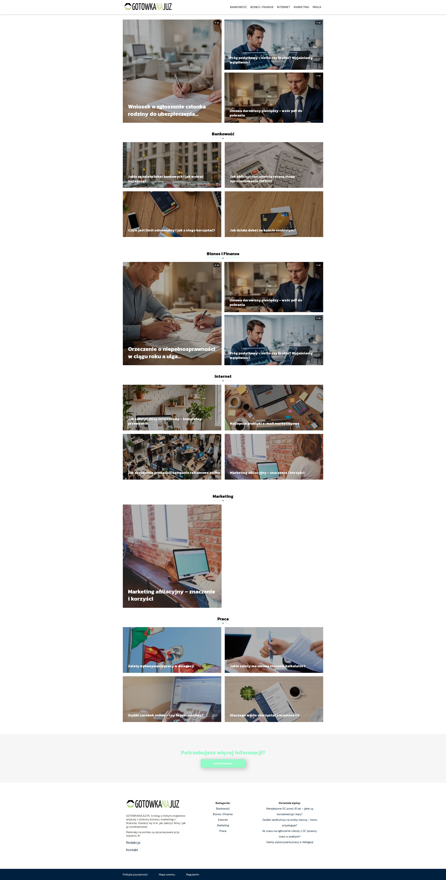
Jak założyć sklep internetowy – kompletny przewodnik (165, 421)
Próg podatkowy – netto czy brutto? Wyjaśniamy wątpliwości (271, 60)
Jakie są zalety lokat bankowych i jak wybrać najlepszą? (165, 178)
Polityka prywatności (135, 874)
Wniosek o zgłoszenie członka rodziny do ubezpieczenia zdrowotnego (167, 110)
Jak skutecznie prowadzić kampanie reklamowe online (174, 472)
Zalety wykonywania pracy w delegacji (161, 666)
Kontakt (132, 850)
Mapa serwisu (167, 874)
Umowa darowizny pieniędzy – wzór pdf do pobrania (266, 113)
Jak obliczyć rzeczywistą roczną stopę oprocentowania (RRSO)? (262, 178)
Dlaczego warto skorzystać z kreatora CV (265, 715)
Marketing (301, 7)
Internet (283, 7)
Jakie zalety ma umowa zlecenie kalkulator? (267, 666)
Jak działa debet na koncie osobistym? (263, 230)
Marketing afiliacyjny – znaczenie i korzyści (267, 472)
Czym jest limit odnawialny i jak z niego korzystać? (171, 230)
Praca (317, 7)
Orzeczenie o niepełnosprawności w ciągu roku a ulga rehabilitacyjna (171, 352)
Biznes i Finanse (262, 7)
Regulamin (192, 874)
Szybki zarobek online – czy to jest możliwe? (165, 715)
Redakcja (133, 842)
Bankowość (238, 7)
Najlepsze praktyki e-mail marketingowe (264, 423)
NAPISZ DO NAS (223, 763)
